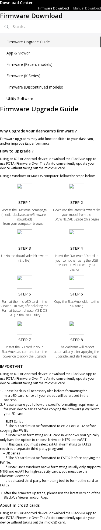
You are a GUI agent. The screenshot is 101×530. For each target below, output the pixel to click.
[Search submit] (6, 27)
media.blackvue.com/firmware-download (24, 217)
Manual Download (87, 8)
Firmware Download (53, 8)
